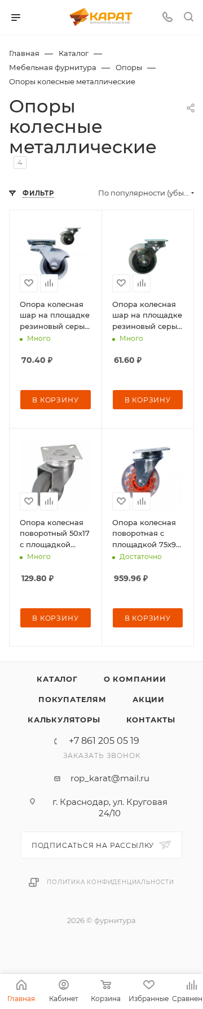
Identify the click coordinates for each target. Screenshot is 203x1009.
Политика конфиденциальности (110, 882)
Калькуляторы (64, 719)
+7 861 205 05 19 (104, 741)
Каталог (57, 678)
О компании (135, 678)
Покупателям (72, 699)
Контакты (150, 719)
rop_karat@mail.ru (109, 778)
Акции (149, 699)
